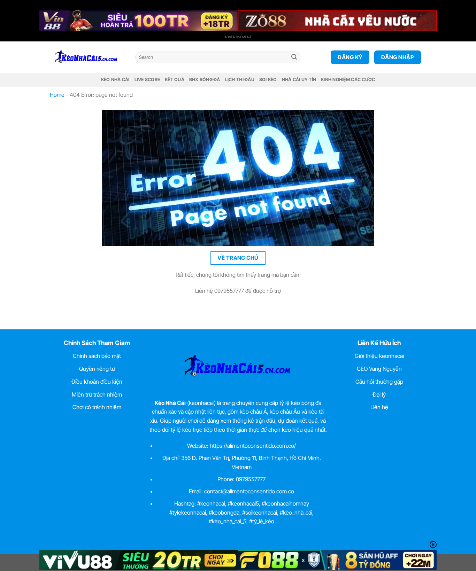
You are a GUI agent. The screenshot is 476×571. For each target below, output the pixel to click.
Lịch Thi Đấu (239, 79)
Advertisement (238, 37)
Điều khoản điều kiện (96, 381)
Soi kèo (268, 79)
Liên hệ (379, 407)
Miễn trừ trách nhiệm (97, 394)
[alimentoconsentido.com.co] (90, 57)
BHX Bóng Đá (204, 79)
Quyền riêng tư (97, 368)
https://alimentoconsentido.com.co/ (253, 445)
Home (57, 94)
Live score (147, 79)
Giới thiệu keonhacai (379, 355)
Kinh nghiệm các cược (348, 79)
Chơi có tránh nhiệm (96, 407)
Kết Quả (174, 79)
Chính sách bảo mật (97, 355)
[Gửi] (294, 57)
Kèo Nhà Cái (115, 79)
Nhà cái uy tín (299, 79)
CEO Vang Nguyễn (379, 368)
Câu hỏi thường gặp (379, 381)
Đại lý (379, 394)
